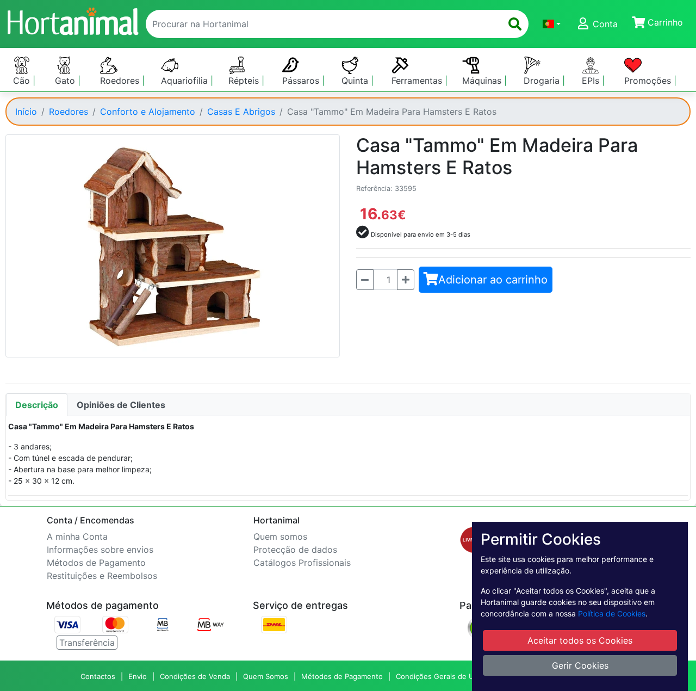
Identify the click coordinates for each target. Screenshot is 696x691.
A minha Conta (77, 536)
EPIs (592, 80)
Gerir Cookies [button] (580, 665)
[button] (551, 24)
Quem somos (280, 536)
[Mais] (405, 279)
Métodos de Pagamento (96, 562)
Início (26, 111)
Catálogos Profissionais (302, 562)
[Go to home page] (72, 20)
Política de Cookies (611, 613)
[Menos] (365, 279)
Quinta (356, 80)
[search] (515, 24)
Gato (66, 80)
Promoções (649, 80)
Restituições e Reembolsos (102, 575)
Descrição (36, 404)
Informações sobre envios (100, 549)
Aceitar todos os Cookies (579, 640)
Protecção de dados (295, 549)
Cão (23, 80)
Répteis (245, 80)
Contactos (97, 676)
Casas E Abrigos (241, 111)
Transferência (87, 642)
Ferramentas (418, 80)
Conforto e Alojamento (147, 111)
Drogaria (543, 80)
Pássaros (302, 80)
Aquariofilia (185, 80)
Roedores (121, 80)
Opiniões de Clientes (121, 404)
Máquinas (483, 80)
